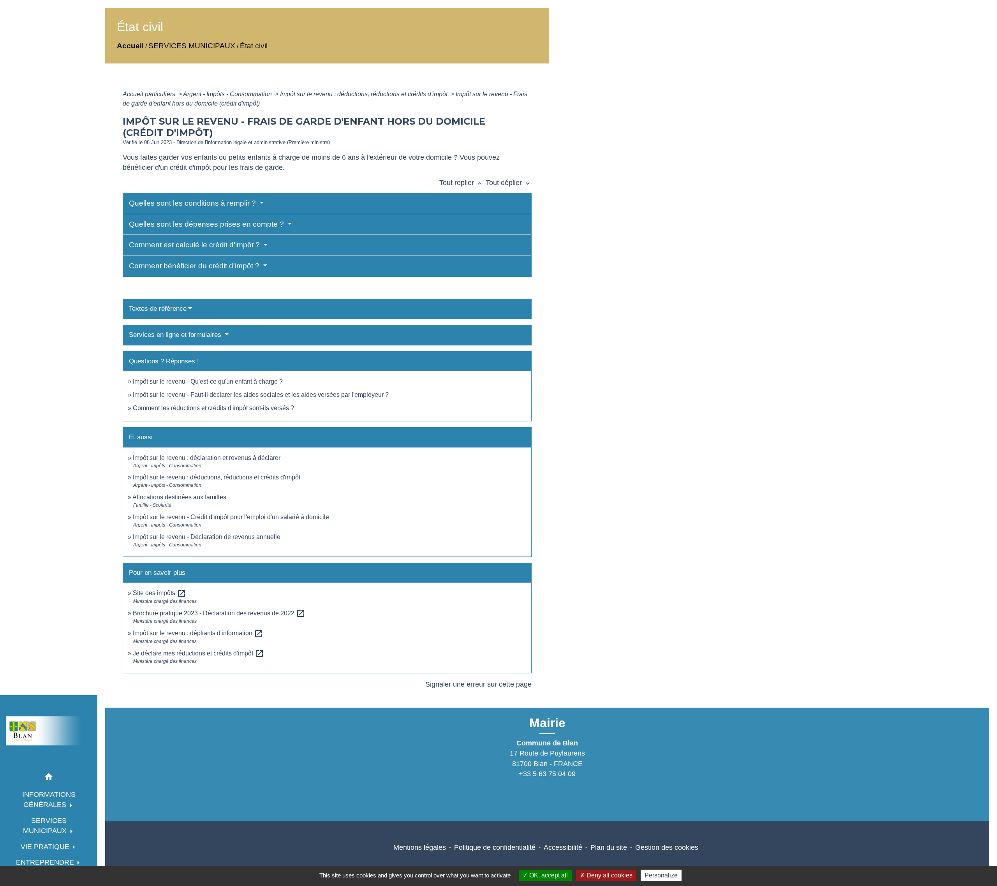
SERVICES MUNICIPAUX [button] (46, 826)
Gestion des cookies (666, 847)
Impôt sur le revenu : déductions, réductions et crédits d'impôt (364, 94)
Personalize (661, 875)
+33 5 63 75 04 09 (547, 774)
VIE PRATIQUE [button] (46, 847)
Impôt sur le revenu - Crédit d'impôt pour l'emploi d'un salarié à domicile (231, 517)
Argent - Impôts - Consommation (228, 94)
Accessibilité (563, 847)
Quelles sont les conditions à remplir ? (193, 203)
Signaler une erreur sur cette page (478, 684)
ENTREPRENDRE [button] (46, 862)
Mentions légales (419, 847)
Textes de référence (158, 308)
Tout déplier (509, 183)
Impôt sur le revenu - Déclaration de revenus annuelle (206, 537)
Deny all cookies (608, 875)
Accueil (130, 46)
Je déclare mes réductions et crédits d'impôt (198, 653)
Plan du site (608, 847)
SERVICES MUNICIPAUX (191, 46)
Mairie (547, 723)
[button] (49, 778)
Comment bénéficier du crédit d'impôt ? (195, 266)
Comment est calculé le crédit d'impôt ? (195, 245)
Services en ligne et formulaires (176, 334)
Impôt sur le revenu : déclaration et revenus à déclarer (206, 457)
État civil (254, 46)
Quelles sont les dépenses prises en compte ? (207, 224)
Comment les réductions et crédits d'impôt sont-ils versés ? (213, 408)
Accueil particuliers (150, 94)
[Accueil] (49, 731)
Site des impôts (159, 593)
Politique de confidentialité (494, 847)
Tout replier (461, 183)
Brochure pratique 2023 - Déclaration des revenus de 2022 (219, 613)
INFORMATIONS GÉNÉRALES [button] (49, 799)
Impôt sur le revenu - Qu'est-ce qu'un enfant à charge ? (208, 381)
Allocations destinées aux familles (179, 497)
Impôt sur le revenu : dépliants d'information (198, 633)
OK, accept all (548, 875)
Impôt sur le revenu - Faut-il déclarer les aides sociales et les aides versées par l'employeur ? (261, 394)
